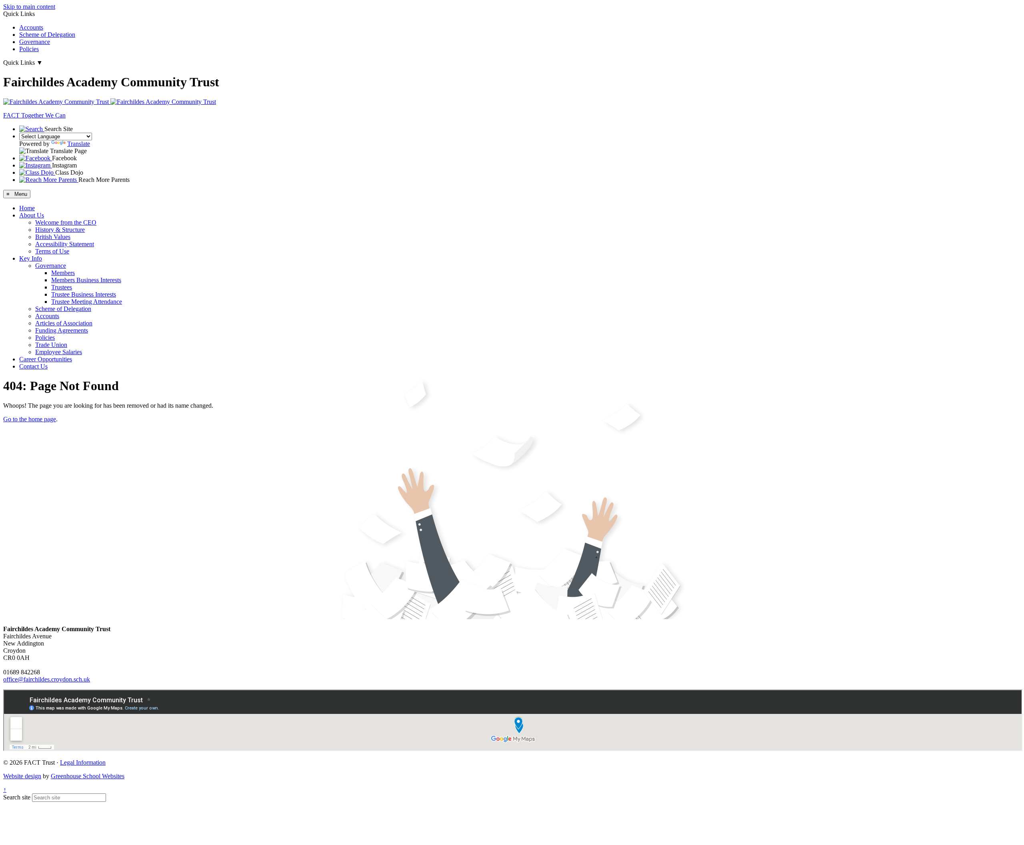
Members (63, 272)
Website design (22, 776)
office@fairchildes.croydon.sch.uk (46, 679)
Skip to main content (29, 6)
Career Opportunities (45, 359)
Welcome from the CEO (65, 222)
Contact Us (33, 366)
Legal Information (83, 762)
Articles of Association (63, 323)
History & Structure (60, 229)
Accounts (31, 27)
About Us (31, 215)
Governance (34, 41)
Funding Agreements (61, 330)
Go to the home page (29, 419)
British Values (52, 236)
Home (27, 208)
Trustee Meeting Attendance (86, 301)
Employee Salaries (58, 352)
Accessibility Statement (64, 244)
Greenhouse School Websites (87, 776)
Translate (78, 143)
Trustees (61, 287)
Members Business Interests (86, 280)
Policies (29, 49)
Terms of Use (52, 251)
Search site (16, 797)
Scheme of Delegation (47, 34)
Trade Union (51, 344)
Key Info (30, 258)
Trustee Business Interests (83, 294)
